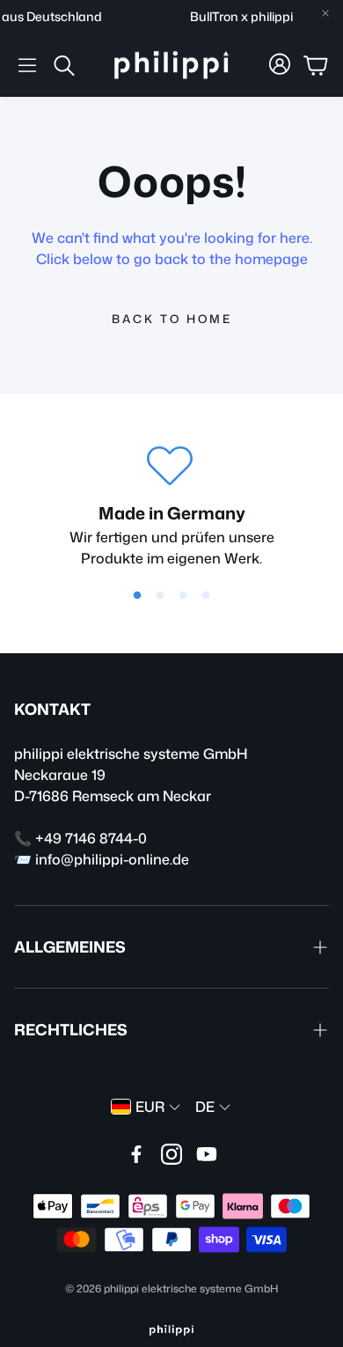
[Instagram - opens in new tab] (171, 1154)
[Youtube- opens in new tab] (206, 1154)
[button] (27, 65)
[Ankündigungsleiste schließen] (325, 13)
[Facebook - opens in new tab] (136, 1154)
